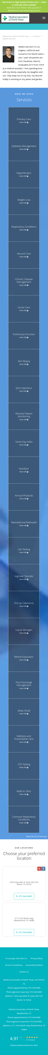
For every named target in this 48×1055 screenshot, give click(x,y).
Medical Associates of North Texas (16, 36)
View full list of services (36, 836)
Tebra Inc (23, 958)
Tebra (35, 1045)
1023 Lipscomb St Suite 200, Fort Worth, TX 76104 (24, 883)
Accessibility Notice (34, 965)
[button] (43, 18)
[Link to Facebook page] (43, 869)
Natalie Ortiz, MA (9, 38)
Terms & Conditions (14, 965)
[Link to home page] (20, 18)
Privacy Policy (37, 958)
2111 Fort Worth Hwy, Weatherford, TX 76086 (24, 919)
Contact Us (24, 971)
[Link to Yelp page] (39, 869)
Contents (36, 36)
